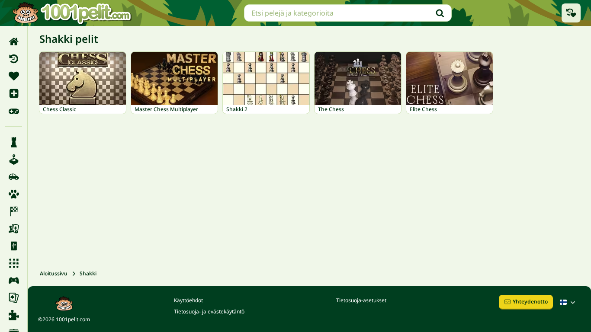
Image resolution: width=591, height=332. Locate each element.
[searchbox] (348, 13)
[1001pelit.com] (72, 13)
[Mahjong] (13, 246)
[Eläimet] (13, 194)
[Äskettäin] (13, 58)
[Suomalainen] (568, 302)
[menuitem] (13, 41)
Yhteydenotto (530, 301)
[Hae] (440, 13)
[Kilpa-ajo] (13, 211)
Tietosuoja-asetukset (361, 300)
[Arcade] (13, 159)
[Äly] (13, 142)
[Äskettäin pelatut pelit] (571, 12)
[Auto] (13, 176)
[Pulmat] (13, 315)
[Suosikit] (13, 76)
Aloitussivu (53, 273)
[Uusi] (13, 93)
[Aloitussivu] (13, 41)
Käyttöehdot (188, 300)
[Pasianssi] (13, 297)
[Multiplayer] (13, 280)
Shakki (88, 273)
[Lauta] (13, 228)
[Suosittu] (13, 110)
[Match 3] (13, 263)
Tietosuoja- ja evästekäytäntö (209, 311)
